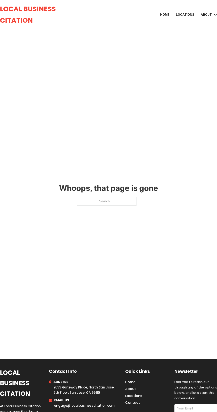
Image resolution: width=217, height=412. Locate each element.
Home (165, 15)
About (130, 388)
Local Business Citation (28, 14)
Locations (185, 15)
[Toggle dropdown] (215, 14)
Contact (132, 402)
